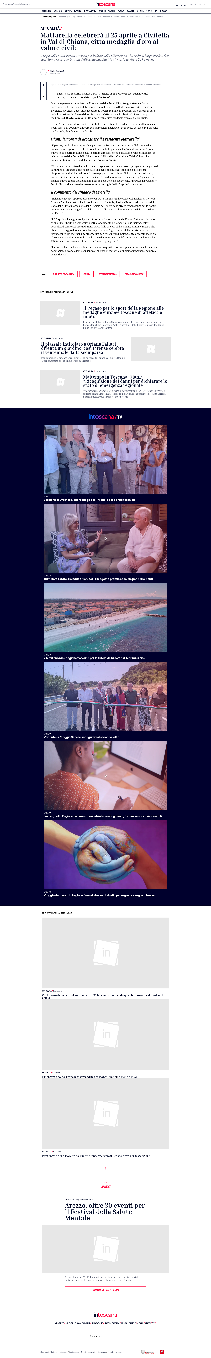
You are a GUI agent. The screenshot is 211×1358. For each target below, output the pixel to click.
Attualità (50, 28)
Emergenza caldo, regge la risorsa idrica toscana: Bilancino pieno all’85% (90, 1077)
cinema (90, 16)
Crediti (83, 1352)
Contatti (110, 1352)
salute (130, 10)
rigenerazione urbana (135, 16)
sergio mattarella (108, 274)
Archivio (119, 1352)
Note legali (44, 1352)
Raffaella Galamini (84, 1199)
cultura (58, 10)
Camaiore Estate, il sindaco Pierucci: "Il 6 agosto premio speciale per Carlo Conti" (99, 579)
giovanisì (97, 16)
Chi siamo (102, 1352)
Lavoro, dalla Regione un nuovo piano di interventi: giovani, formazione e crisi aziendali (103, 816)
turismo (160, 16)
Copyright (92, 1352)
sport (148, 16)
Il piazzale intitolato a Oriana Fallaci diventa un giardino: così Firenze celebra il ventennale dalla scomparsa (82, 348)
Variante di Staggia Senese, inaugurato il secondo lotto (81, 737)
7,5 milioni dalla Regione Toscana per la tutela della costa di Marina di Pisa (94, 658)
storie (140, 10)
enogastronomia (73, 10)
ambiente (46, 10)
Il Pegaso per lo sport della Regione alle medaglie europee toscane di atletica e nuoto (123, 312)
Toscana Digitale (64, 16)
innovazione (90, 10)
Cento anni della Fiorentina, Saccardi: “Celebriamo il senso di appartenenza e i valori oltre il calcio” (102, 996)
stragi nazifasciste (134, 274)
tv (156, 10)
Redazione (100, 302)
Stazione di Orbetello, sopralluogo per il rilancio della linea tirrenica (89, 500)
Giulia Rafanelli (57, 71)
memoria (86, 274)
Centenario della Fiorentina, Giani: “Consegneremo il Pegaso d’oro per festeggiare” (96, 1156)
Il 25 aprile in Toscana (63, 274)
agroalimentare (79, 16)
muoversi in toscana (111, 16)
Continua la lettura (105, 1290)
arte (153, 16)
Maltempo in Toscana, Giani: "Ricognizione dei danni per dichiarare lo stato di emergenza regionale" (125, 381)
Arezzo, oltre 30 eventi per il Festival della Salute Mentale (105, 1211)
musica (121, 10)
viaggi (149, 10)
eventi (123, 16)
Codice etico (74, 1352)
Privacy (54, 1352)
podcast (164, 10)
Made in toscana (107, 10)
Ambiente (46, 1072)
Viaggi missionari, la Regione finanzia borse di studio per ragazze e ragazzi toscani (100, 895)
